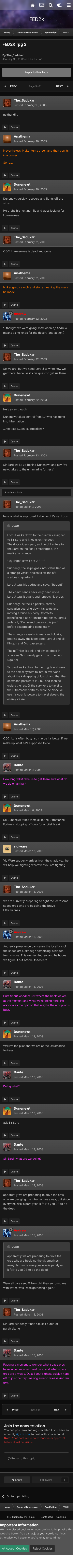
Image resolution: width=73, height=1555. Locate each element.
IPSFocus (29, 1516)
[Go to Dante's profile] (7, 767)
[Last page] (68, 86)
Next (59, 86)
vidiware (20, 846)
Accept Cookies (16, 1548)
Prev (13, 86)
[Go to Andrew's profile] (7, 316)
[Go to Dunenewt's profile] (7, 187)
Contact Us (47, 1516)
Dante (18, 765)
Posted (30, 105)
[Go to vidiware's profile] (7, 849)
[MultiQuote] (5, 127)
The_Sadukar (15, 55)
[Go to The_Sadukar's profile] (7, 103)
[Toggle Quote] (9, 525)
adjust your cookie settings (48, 1533)
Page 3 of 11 (36, 86)
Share (18, 1479)
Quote (14, 127)
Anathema (22, 136)
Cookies (61, 1516)
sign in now (23, 1434)
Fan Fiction (35, 59)
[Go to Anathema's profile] (7, 139)
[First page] (5, 86)
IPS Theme (13, 1516)
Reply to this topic (37, 72)
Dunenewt (22, 184)
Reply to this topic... (24, 1458)
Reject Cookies (42, 1548)
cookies (25, 1529)
